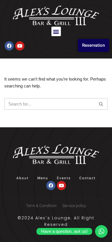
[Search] (101, 104)
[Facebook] (9, 45)
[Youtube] (19, 45)
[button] (56, 31)
